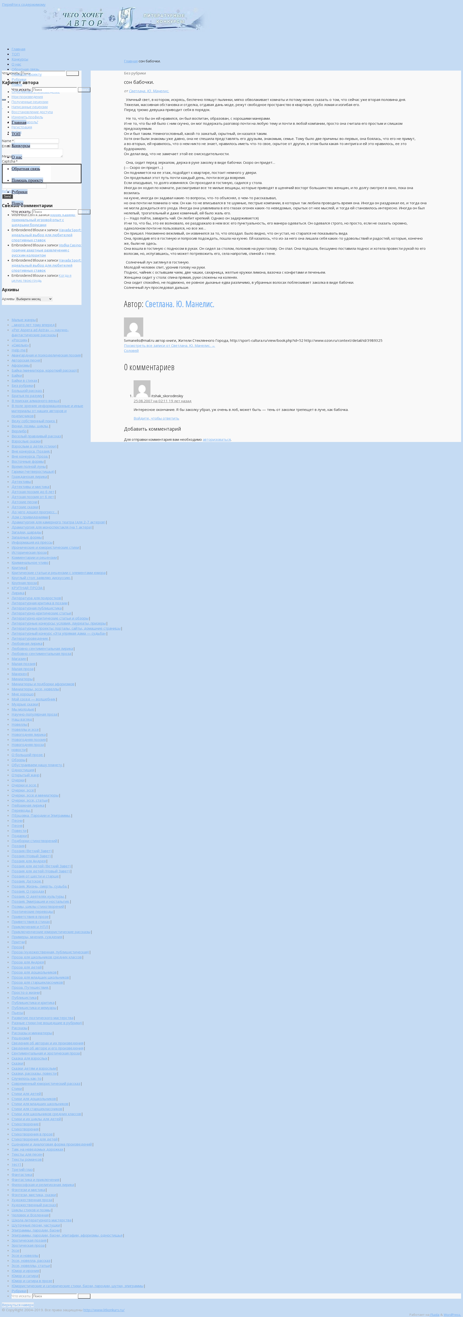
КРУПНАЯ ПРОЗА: (27, 587)
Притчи (18, 941)
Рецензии (20, 1037)
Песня (17, 825)
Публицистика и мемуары (34, 1007)
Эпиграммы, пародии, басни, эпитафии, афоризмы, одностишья (67, 1235)
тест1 (16, 1164)
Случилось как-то (26, 1078)
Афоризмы (21, 365)
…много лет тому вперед (33, 324)
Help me (19, 350)
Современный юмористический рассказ (46, 1083)
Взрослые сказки (26, 441)
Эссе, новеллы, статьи (31, 1265)
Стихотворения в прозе (32, 1134)
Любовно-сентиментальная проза (41, 653)
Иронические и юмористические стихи (45, 547)
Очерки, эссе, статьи (30, 800)
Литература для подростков (36, 597)
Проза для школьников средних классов (47, 957)
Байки (17, 375)
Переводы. (21, 810)
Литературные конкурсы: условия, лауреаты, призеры (59, 623)
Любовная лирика (27, 643)
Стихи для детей (26, 1093)
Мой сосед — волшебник (33, 699)
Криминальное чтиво (30, 562)
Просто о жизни (26, 992)
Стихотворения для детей (35, 1139)
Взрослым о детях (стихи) (34, 446)
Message (10, 156)
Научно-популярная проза (34, 714)
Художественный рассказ (34, 1204)
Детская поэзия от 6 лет (33, 496)
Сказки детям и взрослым (34, 1068)
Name (8, 141)
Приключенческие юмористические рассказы (51, 931)
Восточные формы (28, 461)
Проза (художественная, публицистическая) (50, 951)
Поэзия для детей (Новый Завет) (41, 871)
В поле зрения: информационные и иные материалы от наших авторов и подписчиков (47, 410)
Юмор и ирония (25, 1270)
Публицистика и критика (33, 1002)
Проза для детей (27, 967)
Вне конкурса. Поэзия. (31, 451)
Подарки (19, 835)
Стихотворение (25, 1123)
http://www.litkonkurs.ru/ (104, 1309)
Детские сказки (25, 506)
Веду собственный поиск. (34, 420)
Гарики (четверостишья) (33, 471)
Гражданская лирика (29, 476)
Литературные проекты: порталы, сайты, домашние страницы (66, 628)
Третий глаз (22, 1169)
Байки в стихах (24, 380)
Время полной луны (29, 466)
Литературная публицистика (37, 608)
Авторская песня (26, 360)
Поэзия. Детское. (27, 881)
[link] (17, 84)
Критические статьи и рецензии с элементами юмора (59, 572)
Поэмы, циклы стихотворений (38, 906)
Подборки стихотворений (34, 840)
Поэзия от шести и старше (35, 876)
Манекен (19, 673)
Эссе (15, 1250)
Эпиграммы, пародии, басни (36, 1230)
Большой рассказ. (27, 390)
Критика (19, 567)
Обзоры (19, 759)
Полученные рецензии (30, 102)
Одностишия (23, 769)
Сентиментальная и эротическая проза (46, 1053)
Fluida (434, 1314)
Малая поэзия (23, 663)
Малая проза (23, 668)
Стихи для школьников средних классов (46, 1113)
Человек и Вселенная (30, 1214)
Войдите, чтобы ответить (156, 418)
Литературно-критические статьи (41, 613)
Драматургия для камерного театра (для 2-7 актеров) (58, 522)
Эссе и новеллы (25, 1255)
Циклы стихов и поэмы (31, 1209)
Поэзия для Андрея (29, 860)
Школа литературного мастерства (41, 1220)
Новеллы (19, 724)
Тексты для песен (27, 1154)
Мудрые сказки (25, 704)
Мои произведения (27, 97)
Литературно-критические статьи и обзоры (50, 618)
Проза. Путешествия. (30, 987)
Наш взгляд (22, 719)
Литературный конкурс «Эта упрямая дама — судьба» (59, 633)
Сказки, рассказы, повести (34, 1073)
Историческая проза (29, 552)
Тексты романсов (27, 1159)
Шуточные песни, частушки (36, 1225)
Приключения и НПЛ (30, 926)
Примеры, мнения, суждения (37, 936)
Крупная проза (24, 582)
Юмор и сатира (25, 1275)
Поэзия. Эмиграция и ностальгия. (40, 901)
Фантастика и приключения (35, 1179)
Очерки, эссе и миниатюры (35, 795)
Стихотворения (25, 1128)
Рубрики (19, 1290)
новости (19, 749)
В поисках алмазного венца (35, 400)
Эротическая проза (28, 1245)
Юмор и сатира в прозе (32, 1280)
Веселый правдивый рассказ (36, 436)
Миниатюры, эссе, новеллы (35, 688)
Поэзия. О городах (28, 891)
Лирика (18, 592)
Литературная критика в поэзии (40, 602)
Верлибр (19, 430)
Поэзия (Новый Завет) (31, 855)
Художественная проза (32, 1199)
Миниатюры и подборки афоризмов (43, 683)
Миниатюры (22, 678)
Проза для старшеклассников (37, 982)
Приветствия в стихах (31, 921)
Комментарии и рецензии (34, 557)
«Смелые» (20, 344)
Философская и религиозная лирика (43, 1184)
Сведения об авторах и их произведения (47, 1042)
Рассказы (19, 1027)
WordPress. (452, 1314)
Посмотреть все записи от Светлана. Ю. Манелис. (169, 345)
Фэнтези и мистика (28, 1189)
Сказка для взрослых (30, 1058)
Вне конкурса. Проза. (30, 456)
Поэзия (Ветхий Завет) (32, 850)
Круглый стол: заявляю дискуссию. (41, 577)
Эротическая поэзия (29, 1240)
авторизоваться (217, 439)
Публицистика (24, 997)
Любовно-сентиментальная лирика (42, 648)
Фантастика (22, 1174)
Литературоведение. (30, 638)
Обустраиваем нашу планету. (37, 764)
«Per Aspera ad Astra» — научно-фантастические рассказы (40, 332)
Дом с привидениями (30, 516)
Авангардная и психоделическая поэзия (46, 355)
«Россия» (19, 339)
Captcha (10, 161)
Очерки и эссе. (24, 785)
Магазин (19, 658)
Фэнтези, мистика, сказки (34, 1194)
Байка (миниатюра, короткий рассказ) (44, 370)
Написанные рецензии (30, 107)
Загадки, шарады (26, 532)
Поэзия (18, 845)
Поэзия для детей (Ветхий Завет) (41, 865)
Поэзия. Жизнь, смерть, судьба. (39, 886)
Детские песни (24, 501)
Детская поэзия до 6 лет (33, 491)
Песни (17, 820)
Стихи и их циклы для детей (36, 1118)
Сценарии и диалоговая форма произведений (52, 1144)
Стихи (17, 1088)
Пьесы (17, 1012)
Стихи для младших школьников (40, 1103)
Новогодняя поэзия (29, 739)
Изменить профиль (27, 117)
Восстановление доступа (32, 112)
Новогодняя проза (28, 744)
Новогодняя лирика (29, 734)
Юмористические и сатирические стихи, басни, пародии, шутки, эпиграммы (77, 1285)
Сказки (17, 1063)
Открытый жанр (26, 774)
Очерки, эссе (23, 790)
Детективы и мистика (30, 486)
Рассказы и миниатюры (32, 1032)
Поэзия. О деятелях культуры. (38, 896)
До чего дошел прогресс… (34, 511)
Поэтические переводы (32, 911)
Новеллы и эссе (25, 729)
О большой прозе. (27, 754)
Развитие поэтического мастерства (42, 1017)
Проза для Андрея (28, 962)
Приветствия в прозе (30, 916)
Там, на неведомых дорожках (37, 1149)
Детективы (21, 481)
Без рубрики (23, 385)
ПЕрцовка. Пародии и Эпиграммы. (41, 815)
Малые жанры (24, 319)
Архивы (8, 299)
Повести (19, 830)
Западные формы (27, 537)
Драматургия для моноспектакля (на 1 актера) (52, 527)
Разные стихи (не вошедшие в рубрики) (47, 1022)
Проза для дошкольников (34, 972)
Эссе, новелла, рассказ (31, 1260)
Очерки (18, 779)
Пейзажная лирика (28, 805)
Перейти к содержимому (24, 4)
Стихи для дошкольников (34, 1098)
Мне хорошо (23, 693)
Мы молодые (23, 709)
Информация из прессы (32, 542)
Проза (17, 946)
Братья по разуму (27, 395)
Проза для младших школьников (40, 977)
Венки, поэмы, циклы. (30, 425)
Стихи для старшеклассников (37, 1108)
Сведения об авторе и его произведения (47, 1048)
